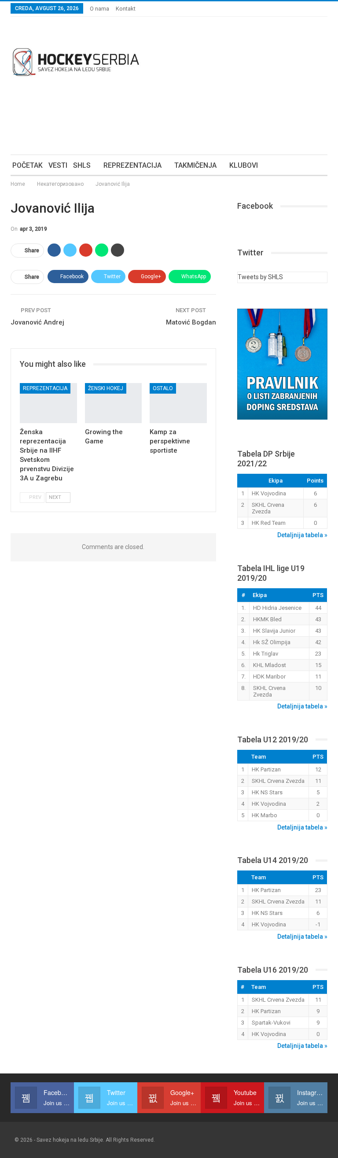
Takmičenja (195, 165)
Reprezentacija (132, 165)
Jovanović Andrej (37, 322)
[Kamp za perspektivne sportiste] (178, 403)
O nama (99, 8)
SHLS (82, 165)
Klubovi (243, 165)
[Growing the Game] (113, 403)
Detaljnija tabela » (302, 534)
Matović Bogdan (191, 322)
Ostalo (163, 388)
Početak (27, 165)
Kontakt (126, 8)
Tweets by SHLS (260, 276)
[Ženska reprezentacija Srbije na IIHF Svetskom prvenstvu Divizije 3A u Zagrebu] (48, 403)
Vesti (57, 165)
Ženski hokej (105, 388)
